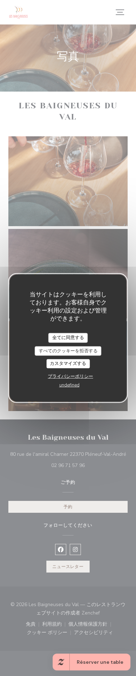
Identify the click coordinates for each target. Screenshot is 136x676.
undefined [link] (69, 385)
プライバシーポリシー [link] (70, 376)
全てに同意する (68, 338)
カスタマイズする (68, 363)
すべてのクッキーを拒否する (68, 350)
